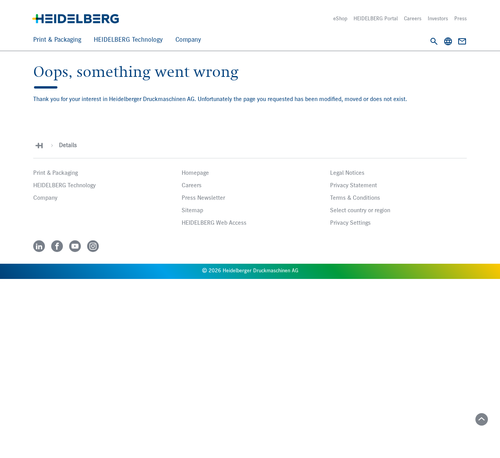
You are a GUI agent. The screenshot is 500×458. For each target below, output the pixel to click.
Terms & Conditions (355, 198)
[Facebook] (57, 246)
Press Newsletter (203, 198)
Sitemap (192, 211)
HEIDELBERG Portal (376, 18)
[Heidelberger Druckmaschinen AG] (75, 18)
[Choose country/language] (448, 41)
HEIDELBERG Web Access (214, 223)
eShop (340, 18)
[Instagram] (93, 246)
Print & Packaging (57, 40)
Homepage (195, 173)
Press (460, 18)
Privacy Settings (350, 223)
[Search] (434, 41)
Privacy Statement (353, 186)
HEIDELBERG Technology (128, 40)
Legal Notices (347, 173)
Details (68, 145)
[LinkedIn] (39, 246)
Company (188, 40)
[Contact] (462, 41)
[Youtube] (75, 246)
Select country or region (360, 211)
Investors (438, 18)
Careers (412, 18)
